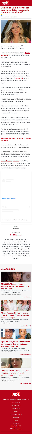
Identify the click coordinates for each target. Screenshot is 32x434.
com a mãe (19, 78)
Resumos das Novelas (16, 414)
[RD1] (5, 3)
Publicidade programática (9, 399)
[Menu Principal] (29, 3)
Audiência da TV (16, 405)
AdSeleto (26, 399)
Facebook (16, 417)
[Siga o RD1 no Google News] (1, 15)
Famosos (16, 411)
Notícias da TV (16, 408)
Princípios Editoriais (16, 426)
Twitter (16, 420)
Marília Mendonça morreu (10, 161)
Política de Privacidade (16, 429)
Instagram (16, 423)
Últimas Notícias (16, 402)
